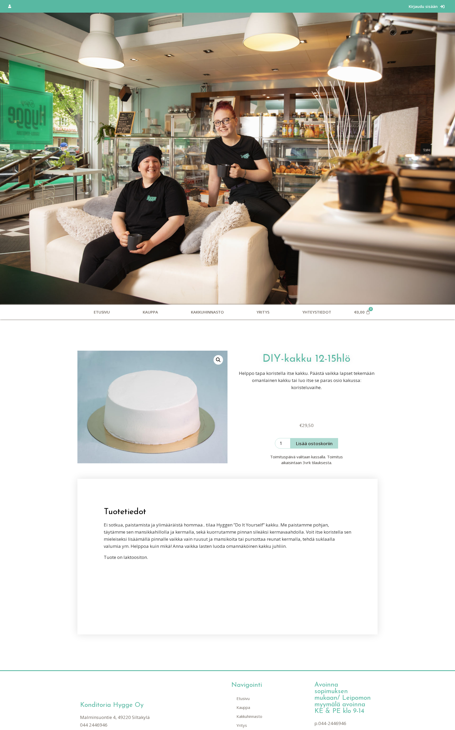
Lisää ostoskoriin (314, 443)
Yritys (262, 312)
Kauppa (150, 312)
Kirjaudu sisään (423, 6)
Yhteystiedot (316, 312)
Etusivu (102, 312)
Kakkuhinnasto (207, 312)
